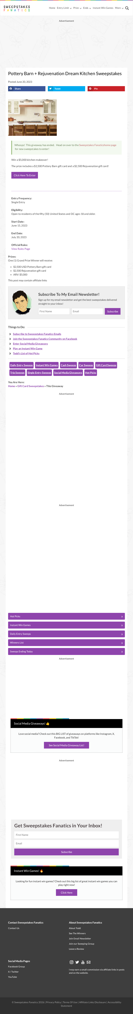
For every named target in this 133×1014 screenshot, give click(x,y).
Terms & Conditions (82, 540)
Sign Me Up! (90, 529)
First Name (65, 495)
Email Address (67, 510)
